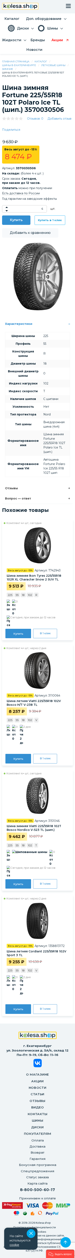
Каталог (41, 61)
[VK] (37, 1064)
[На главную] (38, 1036)
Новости (37, 1088)
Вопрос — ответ (18, 498)
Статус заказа (37, 1177)
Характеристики (18, 324)
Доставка (37, 1146)
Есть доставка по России (21, 193)
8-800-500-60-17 (37, 1190)
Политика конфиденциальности (34, 1227)
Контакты (38, 1114)
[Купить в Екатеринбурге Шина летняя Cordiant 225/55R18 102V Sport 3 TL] (37, 921)
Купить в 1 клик (50, 220)
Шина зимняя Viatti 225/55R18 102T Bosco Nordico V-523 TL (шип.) (34, 828)
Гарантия (38, 1159)
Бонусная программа (37, 1165)
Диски (37, 1127)
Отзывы (11, 488)
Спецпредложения (37, 1171)
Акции (37, 1081)
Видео (37, 1107)
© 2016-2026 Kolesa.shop (35, 1222)
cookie (14, 1245)
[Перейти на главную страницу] (20, 7)
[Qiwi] (40, 1214)
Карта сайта (38, 1183)
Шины (37, 1120)
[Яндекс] (32, 1214)
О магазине (37, 1074)
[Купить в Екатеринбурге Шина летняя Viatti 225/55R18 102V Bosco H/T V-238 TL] (37, 670)
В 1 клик (45, 633)
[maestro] (16, 1214)
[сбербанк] (25, 1214)
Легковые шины (53, 65)
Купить (16, 220)
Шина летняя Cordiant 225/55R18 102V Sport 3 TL (36, 953)
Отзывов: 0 (35, 118)
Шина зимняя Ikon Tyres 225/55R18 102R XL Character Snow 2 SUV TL (34, 577)
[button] (60, 1254)
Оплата (37, 1140)
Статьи (37, 1094)
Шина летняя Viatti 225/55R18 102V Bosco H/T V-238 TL (34, 703)
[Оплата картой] (36, 1205)
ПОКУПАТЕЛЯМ (37, 1134)
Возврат (37, 1152)
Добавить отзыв (59, 118)
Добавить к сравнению (30, 233)
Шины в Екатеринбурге (19, 65)
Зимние (7, 68)
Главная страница (15, 61)
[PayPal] (52, 1214)
